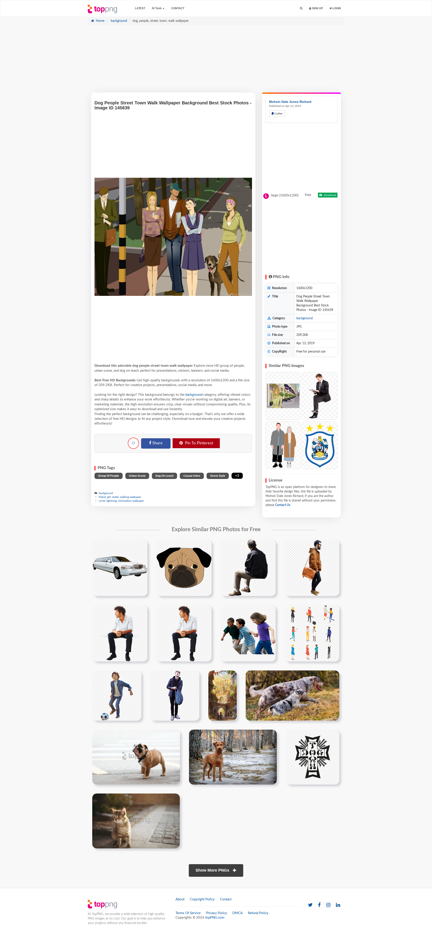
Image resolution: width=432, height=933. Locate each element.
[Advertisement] (216, 60)
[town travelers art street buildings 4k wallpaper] (222, 695)
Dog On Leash (164, 475)
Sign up (317, 8)
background (118, 20)
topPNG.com (214, 917)
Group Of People (108, 475)
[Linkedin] (338, 905)
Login (336, 8)
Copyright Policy (202, 899)
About (180, 899)
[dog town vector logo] (312, 756)
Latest (140, 8)
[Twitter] (310, 905)
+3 (237, 475)
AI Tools (157, 8)
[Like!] (133, 443)
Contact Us (282, 505)
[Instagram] (328, 905)
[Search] (301, 8)
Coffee (278, 113)
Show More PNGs (213, 870)
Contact (177, 8)
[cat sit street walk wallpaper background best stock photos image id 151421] (136, 820)
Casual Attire (191, 475)
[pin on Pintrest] (141, 545)
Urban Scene (137, 475)
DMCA (237, 913)
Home (99, 20)
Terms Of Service (188, 913)
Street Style (217, 475)
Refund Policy (258, 913)
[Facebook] (319, 905)
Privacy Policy (216, 913)
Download (329, 195)
